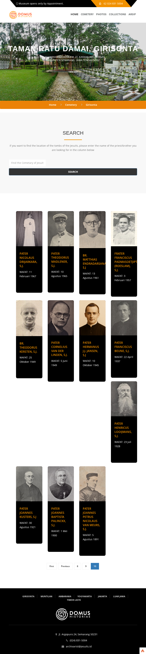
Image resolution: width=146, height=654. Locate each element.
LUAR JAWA (119, 596)
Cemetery (71, 104)
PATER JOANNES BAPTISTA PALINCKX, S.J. (58, 517)
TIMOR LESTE (74, 599)
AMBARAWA (65, 596)
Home (52, 104)
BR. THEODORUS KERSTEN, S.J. (28, 347)
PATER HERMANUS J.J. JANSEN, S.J (91, 349)
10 (95, 566)
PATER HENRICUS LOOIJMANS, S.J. (123, 430)
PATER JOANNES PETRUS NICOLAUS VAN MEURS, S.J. (91, 519)
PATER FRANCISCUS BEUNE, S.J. (123, 347)
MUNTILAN (46, 596)
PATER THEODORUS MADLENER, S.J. (60, 260)
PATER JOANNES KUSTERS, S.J (28, 513)
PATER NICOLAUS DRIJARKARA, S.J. (28, 260)
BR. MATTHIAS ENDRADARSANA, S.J (95, 261)
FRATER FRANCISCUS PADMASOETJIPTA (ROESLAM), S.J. (126, 262)
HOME (74, 14)
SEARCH (73, 171)
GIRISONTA (28, 596)
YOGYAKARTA (84, 596)
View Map (73, 72)
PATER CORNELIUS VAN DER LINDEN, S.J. (59, 349)
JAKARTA (102, 596)
